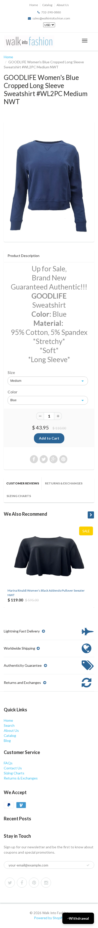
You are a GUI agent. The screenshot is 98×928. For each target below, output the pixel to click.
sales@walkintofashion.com (51, 18)
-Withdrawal (78, 918)
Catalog (47, 5)
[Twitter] (10, 883)
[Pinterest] (34, 883)
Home (33, 5)
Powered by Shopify (49, 918)
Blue (13, 400)
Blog (7, 740)
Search (9, 725)
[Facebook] (22, 883)
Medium (15, 381)
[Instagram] (46, 883)
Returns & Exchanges (63, 483)
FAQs (8, 763)
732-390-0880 (51, 12)
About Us (63, 5)
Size (11, 372)
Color (12, 392)
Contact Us (13, 768)
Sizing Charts (19, 496)
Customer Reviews (22, 483)
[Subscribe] (88, 865)
